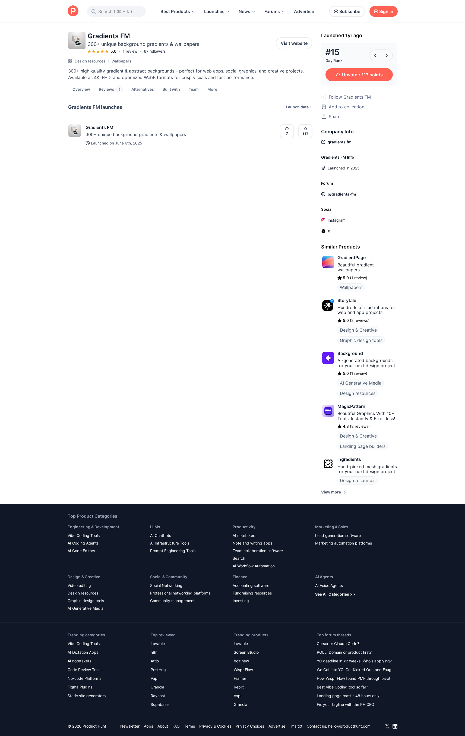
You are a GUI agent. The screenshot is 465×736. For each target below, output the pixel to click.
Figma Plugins (80, 687)
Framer (240, 678)
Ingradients (349, 459)
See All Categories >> (335, 594)
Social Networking (166, 585)
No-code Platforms (84, 678)
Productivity (244, 526)
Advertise (304, 11)
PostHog (158, 669)
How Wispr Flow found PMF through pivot (353, 678)
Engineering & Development (93, 526)
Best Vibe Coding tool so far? (342, 687)
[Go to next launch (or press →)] (386, 55)
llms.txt (296, 726)
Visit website (294, 43)
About (162, 726)
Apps (148, 726)
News (244, 11)
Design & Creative (358, 330)
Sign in (386, 11)
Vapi (154, 678)
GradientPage (351, 257)
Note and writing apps (252, 543)
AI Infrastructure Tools (169, 543)
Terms (189, 726)
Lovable (158, 643)
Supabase (160, 704)
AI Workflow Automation (254, 566)
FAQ (176, 726)
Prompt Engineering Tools (172, 550)
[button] (212, 89)
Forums (272, 11)
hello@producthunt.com (349, 726)
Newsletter (130, 726)
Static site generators (87, 695)
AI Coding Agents (83, 543)
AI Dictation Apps (83, 652)
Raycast (158, 695)
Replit (239, 687)
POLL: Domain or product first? (344, 652)
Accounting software (251, 585)
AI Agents (324, 576)
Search (239, 558)
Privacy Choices (250, 726)
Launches (214, 11)
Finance (240, 576)
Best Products (175, 11)
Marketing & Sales (331, 526)
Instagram (337, 220)
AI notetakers (244, 535)
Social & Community (168, 576)
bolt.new (241, 661)
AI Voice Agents (329, 585)
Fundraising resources (252, 593)
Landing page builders (362, 446)
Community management (172, 600)
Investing (241, 600)
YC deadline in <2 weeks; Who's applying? (354, 661)
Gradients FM (99, 127)
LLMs (155, 526)
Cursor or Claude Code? (338, 643)
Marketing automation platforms (343, 543)
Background (350, 353)
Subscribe (349, 11)
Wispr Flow (243, 669)
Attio (155, 661)
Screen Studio (246, 652)
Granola (157, 687)
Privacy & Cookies (215, 726)
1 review (130, 51)
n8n (154, 652)
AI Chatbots (160, 535)
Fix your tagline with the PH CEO (345, 704)
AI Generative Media (360, 383)
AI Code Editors (81, 550)
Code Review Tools (84, 669)
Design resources (90, 61)
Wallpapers (121, 61)
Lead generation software (338, 535)
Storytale (346, 300)
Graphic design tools (361, 340)
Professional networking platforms (180, 593)
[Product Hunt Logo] (73, 11)
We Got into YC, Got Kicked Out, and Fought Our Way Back (356, 670)
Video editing (79, 585)
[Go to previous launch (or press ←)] (375, 55)
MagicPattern (351, 406)
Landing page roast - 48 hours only (348, 695)
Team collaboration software (258, 550)
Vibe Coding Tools (84, 535)
